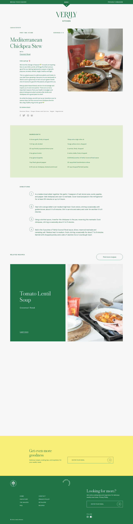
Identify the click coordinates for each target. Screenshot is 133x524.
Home (22, 496)
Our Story (24, 499)
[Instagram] (88, 517)
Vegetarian (59, 111)
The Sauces (24, 502)
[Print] (32, 115)
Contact (42, 496)
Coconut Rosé (25, 54)
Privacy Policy (44, 499)
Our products (25, 396)
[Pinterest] (28, 115)
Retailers (42, 502)
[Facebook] (20, 115)
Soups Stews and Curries (40, 111)
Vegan (52, 111)
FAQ (21, 505)
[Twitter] (23, 115)
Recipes (41, 505)
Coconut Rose (25, 111)
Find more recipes (109, 257)
